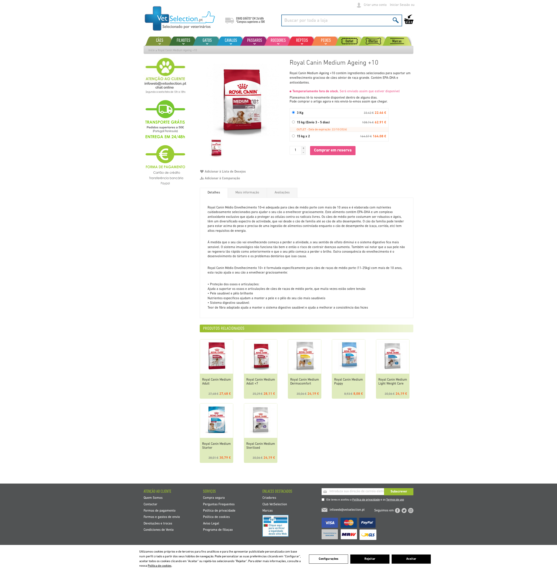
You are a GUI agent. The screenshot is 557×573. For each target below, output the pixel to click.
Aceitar (411, 559)
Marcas (267, 510)
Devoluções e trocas (158, 523)
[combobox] (341, 20)
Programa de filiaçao (218, 530)
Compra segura (214, 498)
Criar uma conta (375, 5)
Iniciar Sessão (400, 5)
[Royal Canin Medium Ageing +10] (242, 100)
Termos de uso (395, 499)
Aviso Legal (211, 523)
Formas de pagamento (160, 510)
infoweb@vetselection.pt (347, 510)
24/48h (260, 18)
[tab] (214, 193)
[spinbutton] (295, 150)
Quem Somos (153, 498)
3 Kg (300, 113)
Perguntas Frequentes (219, 504)
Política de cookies (216, 517)
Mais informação (247, 192)
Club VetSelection (274, 504)
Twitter (404, 510)
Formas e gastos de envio (162, 517)
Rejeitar (369, 559)
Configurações (329, 559)
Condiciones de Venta (159, 530)
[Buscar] (396, 20)
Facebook (397, 510)
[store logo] (180, 18)
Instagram (410, 510)
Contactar (150, 504)
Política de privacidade (366, 499)
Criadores (269, 498)
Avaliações (282, 192)
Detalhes (214, 192)
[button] (303, 148)
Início (151, 50)
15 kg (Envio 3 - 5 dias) (313, 122)
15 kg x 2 (303, 136)
